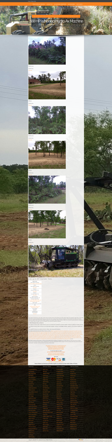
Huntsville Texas (44, 335)
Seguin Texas (61, 337)
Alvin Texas (38, 333)
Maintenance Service (32, 426)
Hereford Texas (39, 335)
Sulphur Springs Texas (74, 402)
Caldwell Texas (34, 334)
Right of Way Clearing (32, 373)
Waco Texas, (35, 333)
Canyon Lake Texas (40, 334)
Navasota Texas (62, 336)
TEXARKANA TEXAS (74, 410)
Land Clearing (31, 422)
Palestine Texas (73, 336)
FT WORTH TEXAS (60, 371)
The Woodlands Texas (74, 416)
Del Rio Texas (45, 426)
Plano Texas (35, 337)
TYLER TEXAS (73, 414)
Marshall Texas (41, 336)
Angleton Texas (42, 333)
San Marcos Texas (56, 337)
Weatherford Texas (73, 426)
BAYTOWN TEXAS (46, 387)
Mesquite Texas (51, 336)
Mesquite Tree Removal (33, 428)
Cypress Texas (61, 334)
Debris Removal (31, 402)
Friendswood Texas (60, 373)
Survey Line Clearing (32, 379)
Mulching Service (31, 430)
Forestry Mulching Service (33, 412)
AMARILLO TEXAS (46, 373)
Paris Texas (72, 371)
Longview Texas (74, 335)
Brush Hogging (31, 396)
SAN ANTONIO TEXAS (74, 387)
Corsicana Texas (56, 334)
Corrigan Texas (45, 418)
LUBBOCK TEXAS (60, 408)
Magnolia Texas (36, 336)
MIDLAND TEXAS (60, 422)
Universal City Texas (73, 418)
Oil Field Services (32, 432)
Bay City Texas (55, 333)
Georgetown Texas (60, 377)
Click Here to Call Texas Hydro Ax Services (56, 353)
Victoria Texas (31, 333)
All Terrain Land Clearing (33, 369)
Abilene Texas (45, 369)
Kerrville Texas (52, 335)
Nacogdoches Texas (57, 336)
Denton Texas (66, 334)
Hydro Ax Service (31, 418)
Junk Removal (31, 420)
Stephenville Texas (70, 337)
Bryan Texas (69, 333)
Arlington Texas (47, 333)
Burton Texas (45, 406)
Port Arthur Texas (39, 337)
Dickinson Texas (70, 334)
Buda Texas (30, 334)
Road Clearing (31, 375)
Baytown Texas (60, 333)
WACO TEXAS (72, 422)
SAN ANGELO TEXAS (74, 385)
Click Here (35, 287)
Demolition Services (32, 404)
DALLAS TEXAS (46, 424)
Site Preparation (31, 371)
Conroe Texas (51, 334)
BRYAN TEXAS (45, 398)
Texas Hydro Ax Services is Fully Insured (55, 361)
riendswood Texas (76, 334)
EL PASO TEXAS (60, 369)
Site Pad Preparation (32, 377)
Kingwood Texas (57, 335)
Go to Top (81, 440)
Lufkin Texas (78, 335)
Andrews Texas (45, 375)
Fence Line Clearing (32, 410)
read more (35, 313)
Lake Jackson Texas (63, 335)
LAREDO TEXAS (59, 402)
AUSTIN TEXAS (45, 381)
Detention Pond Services (33, 406)
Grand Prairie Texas (33, 335)
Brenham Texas (74, 333)
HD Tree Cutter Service (32, 414)
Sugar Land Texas (76, 337)
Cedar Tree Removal (32, 400)
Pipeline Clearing (31, 436)
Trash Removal (31, 383)
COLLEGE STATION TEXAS (48, 412)
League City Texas (68, 335)
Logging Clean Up (32, 424)
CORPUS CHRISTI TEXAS (47, 416)
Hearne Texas (59, 381)
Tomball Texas (72, 412)
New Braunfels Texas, (68, 336)
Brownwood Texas (79, 333)
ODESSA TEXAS (60, 430)
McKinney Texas (46, 336)
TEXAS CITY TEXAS (74, 408)
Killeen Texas (59, 396)
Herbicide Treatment (32, 416)
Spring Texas (65, 337)
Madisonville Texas (31, 336)
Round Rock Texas (50, 337)
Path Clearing (31, 434)
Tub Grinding (31, 385)
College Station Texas (46, 334)
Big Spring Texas (65, 333)
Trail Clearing (31, 381)
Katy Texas (48, 335)
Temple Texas (72, 406)
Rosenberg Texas (45, 337)
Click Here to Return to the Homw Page (34, 283)
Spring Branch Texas (73, 396)
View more (30, 70)
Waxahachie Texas (73, 424)
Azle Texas (51, 333)
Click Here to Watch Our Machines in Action (56, 349)
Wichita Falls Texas (73, 428)
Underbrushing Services (33, 387)
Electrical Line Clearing (32, 408)
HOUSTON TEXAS (60, 385)
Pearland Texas (31, 337)
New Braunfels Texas (60, 428)
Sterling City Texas (73, 400)
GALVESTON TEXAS (60, 375)
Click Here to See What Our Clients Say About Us (56, 346)
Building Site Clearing (32, 398)
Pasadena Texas (78, 336)
